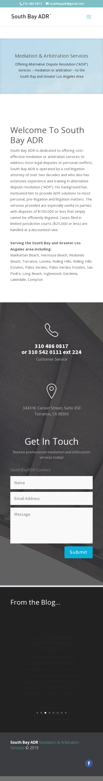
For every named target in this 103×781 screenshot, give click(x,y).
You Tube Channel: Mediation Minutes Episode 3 (51, 632)
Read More (52, 703)
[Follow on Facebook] (89, 763)
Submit (78, 552)
